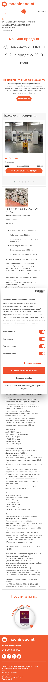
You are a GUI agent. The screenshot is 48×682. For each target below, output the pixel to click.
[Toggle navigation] (42, 5)
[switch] (42, 339)
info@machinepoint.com (12, 645)
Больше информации (26, 171)
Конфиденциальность (9, 673)
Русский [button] (41, 11)
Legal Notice (6, 675)
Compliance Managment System (12, 677)
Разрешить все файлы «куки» (24, 370)
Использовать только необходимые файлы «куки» (24, 387)
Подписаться (24, 98)
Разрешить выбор (24, 378)
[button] (14, 182)
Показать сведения (32, 363)
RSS (3, 671)
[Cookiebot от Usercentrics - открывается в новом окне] (35, 291)
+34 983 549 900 (11, 650)
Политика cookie (7, 679)
